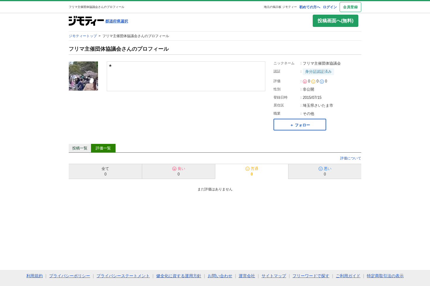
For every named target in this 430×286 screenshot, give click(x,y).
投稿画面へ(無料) (335, 20)
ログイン (330, 7)
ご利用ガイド (348, 275)
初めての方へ (309, 7)
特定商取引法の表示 (385, 275)
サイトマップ (274, 275)
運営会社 (247, 275)
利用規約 (34, 275)
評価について (350, 158)
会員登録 (350, 7)
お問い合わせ (220, 275)
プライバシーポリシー (69, 275)
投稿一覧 (79, 148)
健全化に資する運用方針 (178, 275)
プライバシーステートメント (123, 275)
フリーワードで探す (311, 275)
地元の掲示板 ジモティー (280, 6)
